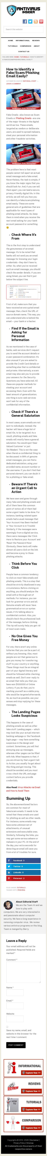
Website (10, 1014)
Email (9, 1000)
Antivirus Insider (23, 11)
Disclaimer (34, 1140)
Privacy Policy (19, 1143)
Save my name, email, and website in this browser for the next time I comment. (21, 1033)
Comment (11, 960)
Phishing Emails (23, 118)
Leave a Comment (13, 84)
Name (10, 987)
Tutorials (21, 887)
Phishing (21, 890)
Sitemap (30, 1143)
